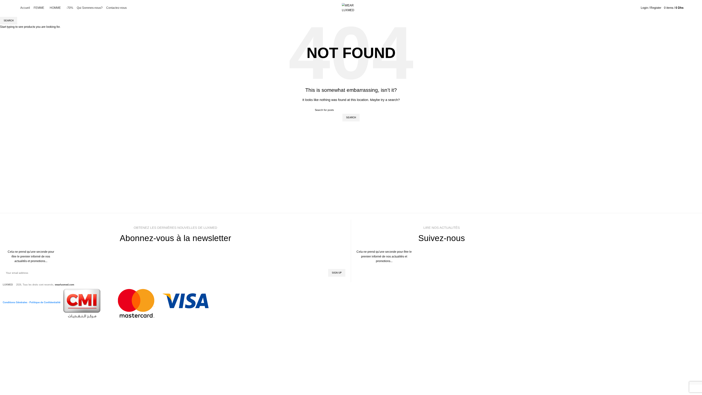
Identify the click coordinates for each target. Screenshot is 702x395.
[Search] (662, 7)
